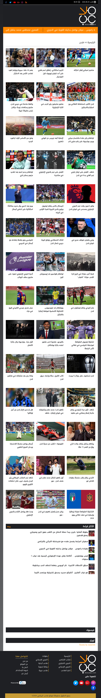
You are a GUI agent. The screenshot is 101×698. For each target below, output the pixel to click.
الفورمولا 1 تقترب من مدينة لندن (51, 443)
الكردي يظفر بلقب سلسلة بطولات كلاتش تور (81, 479)
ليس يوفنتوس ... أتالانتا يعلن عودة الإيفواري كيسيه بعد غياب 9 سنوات (59, 557)
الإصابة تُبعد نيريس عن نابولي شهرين (52, 139)
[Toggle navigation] (92, 24)
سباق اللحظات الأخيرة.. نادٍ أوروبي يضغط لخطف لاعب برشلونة (60, 565)
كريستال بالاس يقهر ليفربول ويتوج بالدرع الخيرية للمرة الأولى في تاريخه (51, 209)
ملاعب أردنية (43, 663)
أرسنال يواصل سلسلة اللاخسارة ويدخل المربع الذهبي (21, 445)
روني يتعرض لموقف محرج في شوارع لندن (83, 241)
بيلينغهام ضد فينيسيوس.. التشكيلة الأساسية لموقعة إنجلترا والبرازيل (50, 311)
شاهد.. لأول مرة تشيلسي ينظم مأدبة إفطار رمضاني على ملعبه (82, 411)
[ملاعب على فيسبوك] (6, 2)
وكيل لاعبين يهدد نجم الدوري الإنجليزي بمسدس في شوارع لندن (81, 207)
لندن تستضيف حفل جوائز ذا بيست (81, 375)
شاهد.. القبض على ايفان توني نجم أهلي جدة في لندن (82, 173)
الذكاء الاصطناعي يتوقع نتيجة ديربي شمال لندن (52, 241)
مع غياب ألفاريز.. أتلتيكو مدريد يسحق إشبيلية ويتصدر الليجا (61, 572)
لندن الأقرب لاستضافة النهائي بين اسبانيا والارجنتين (81, 105)
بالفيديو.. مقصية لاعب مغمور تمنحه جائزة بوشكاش (52, 343)
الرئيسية (91, 42)
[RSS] (26, 2)
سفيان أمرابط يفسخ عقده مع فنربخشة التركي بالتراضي (62, 541)
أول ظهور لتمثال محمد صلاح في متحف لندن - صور (51, 479)
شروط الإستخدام (22, 670)
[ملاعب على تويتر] (10, 2)
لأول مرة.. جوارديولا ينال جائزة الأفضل (22, 343)
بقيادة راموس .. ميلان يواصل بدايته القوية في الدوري (63, 548)
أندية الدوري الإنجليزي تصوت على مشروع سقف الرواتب (20, 275)
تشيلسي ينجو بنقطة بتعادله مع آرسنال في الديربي (21, 241)
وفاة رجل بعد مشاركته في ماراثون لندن (20, 377)
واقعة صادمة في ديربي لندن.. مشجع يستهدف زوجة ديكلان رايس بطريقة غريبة (21, 107)
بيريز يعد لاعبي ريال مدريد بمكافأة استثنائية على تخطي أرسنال (20, 207)
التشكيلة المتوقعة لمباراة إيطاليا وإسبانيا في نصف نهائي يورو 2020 (81, 515)
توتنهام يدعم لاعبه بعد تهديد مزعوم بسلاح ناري (22, 173)
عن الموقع (24, 664)
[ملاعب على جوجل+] (18, 2)
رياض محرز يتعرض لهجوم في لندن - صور (50, 513)
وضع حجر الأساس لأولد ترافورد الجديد (21, 139)
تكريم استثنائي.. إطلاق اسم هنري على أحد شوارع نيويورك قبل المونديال (50, 73)
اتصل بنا (25, 667)
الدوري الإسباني (64, 667)
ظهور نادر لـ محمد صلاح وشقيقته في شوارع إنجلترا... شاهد (51, 411)
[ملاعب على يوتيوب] (14, 2)
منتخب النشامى (64, 659)
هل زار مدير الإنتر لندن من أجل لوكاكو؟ (22, 411)
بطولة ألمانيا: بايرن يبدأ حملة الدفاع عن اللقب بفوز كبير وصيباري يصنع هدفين (59, 534)
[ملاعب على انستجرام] (22, 2)
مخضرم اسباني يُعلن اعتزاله (84, 70)
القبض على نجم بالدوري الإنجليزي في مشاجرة (51, 173)
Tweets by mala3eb (87, 644)
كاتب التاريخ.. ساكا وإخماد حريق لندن (51, 377)
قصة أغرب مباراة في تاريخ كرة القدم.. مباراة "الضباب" (82, 275)
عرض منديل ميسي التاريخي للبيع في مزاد (21, 309)
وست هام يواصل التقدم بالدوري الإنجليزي (21, 513)
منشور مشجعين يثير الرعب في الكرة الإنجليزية (52, 105)
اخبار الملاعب (65, 670)
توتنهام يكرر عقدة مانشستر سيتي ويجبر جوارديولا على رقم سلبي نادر (81, 139)
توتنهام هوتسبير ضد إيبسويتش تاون (51, 275)
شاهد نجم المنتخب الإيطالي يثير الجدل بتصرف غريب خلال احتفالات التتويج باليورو (20, 481)
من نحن (25, 661)
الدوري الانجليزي (64, 663)
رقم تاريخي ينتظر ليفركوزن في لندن (82, 309)
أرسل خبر (24, 673)
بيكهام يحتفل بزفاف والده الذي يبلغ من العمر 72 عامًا (82, 445)
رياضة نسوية (43, 667)
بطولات (45, 656)
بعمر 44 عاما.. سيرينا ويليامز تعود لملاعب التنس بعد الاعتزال (21, 71)
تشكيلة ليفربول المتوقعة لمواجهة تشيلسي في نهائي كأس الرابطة (82, 345)
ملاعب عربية (43, 670)
